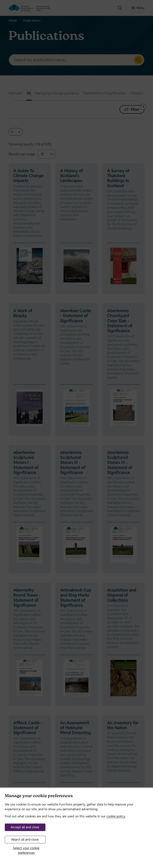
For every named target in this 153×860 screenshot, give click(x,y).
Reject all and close (25, 839)
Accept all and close (25, 827)
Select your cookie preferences (26, 850)
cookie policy (115, 816)
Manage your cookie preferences (39, 796)
